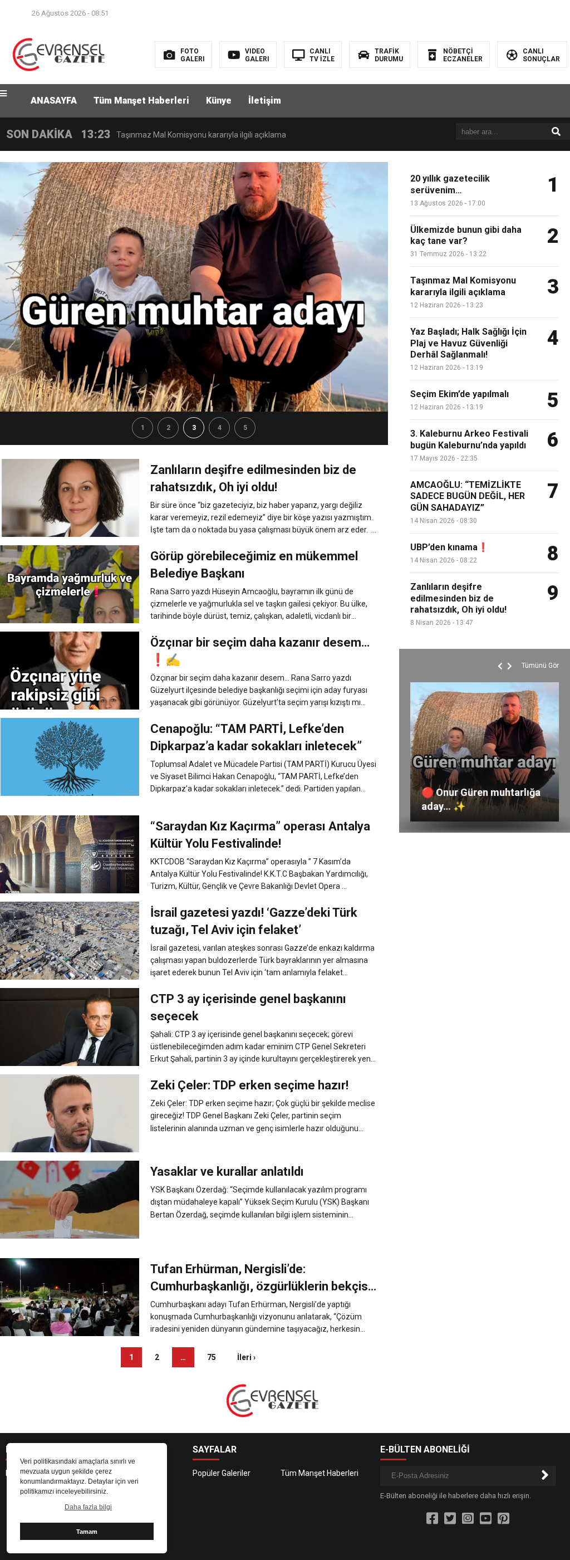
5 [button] (245, 428)
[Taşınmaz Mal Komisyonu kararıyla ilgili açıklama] (194, 287)
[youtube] (486, 1519)
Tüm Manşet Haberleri (141, 100)
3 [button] (194, 428)
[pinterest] (503, 1519)
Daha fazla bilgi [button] (88, 1507)
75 (211, 1357)
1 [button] (143, 428)
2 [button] (168, 428)
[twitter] (450, 1519)
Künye (219, 100)
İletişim (264, 100)
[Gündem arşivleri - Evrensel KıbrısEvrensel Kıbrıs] (71, 54)
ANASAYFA (54, 100)
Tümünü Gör (540, 665)
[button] (501, 653)
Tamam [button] (86, 1531)
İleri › (246, 1357)
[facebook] (432, 1519)
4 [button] (220, 428)
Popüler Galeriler (221, 1473)
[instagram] (468, 1519)
